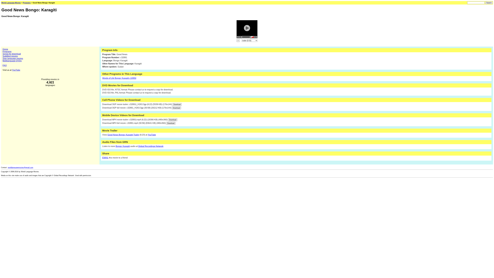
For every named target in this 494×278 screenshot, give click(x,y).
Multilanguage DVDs (12, 61)
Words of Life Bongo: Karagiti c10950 (119, 78)
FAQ (5, 65)
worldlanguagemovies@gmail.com (20, 167)
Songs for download (12, 54)
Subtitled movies (10, 56)
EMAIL (105, 158)
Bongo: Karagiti (123, 146)
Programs (7, 51)
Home (5, 49)
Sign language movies (13, 58)
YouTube (16, 70)
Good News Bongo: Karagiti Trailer (123, 135)
